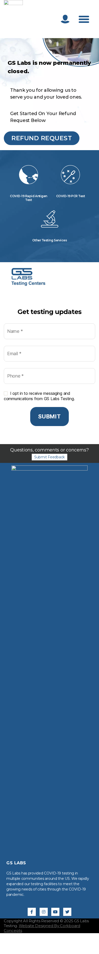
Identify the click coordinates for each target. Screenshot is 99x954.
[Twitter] (67, 912)
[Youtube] (55, 912)
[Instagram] (44, 912)
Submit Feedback (49, 457)
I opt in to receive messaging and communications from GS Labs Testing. (39, 396)
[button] (83, 19)
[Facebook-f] (32, 912)
